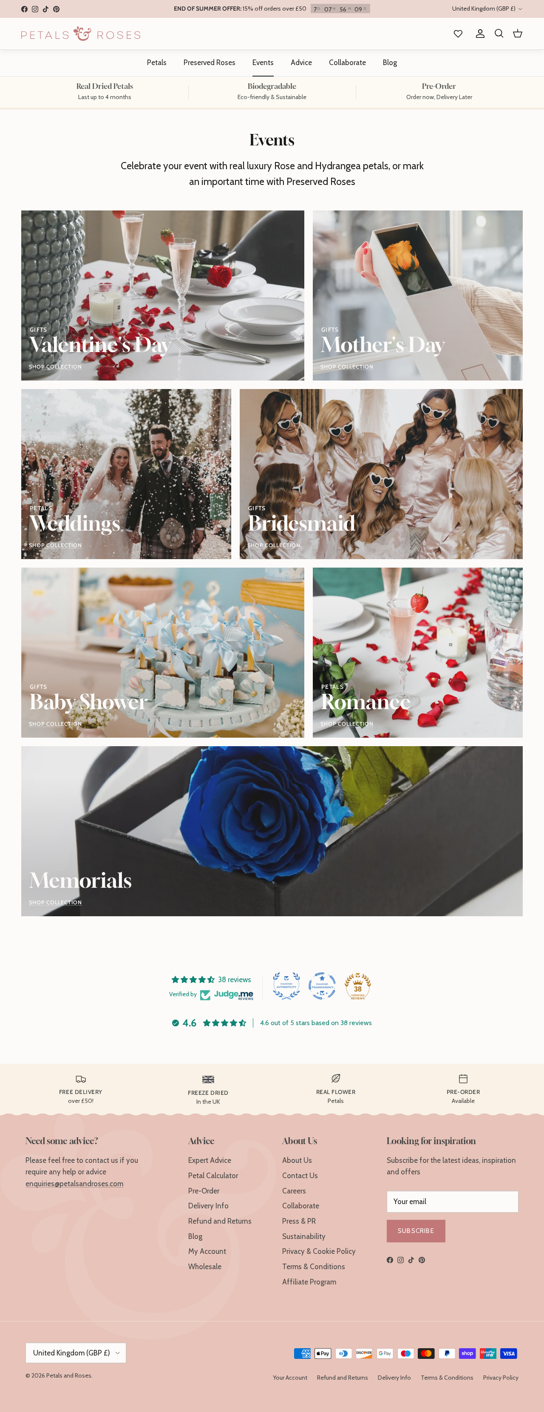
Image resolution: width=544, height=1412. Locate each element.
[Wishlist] (456, 33)
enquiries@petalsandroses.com (74, 1183)
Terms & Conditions (313, 1266)
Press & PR (299, 1221)
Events (263, 62)
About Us (297, 1160)
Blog (390, 62)
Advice (301, 62)
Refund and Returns (220, 1221)
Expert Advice (209, 1160)
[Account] (478, 33)
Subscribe (416, 1231)
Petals (157, 62)
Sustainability (304, 1236)
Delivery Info (208, 1206)
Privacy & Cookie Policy (319, 1251)
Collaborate (347, 62)
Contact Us (300, 1175)
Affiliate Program (309, 1282)
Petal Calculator (213, 1175)
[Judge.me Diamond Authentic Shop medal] (286, 986)
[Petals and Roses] (80, 33)
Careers (294, 1191)
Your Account (290, 1377)
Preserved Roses (209, 62)
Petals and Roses (68, 1375)
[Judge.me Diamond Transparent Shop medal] (322, 986)
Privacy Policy (500, 1377)
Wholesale (204, 1266)
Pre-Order (203, 1191)
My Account (207, 1251)
